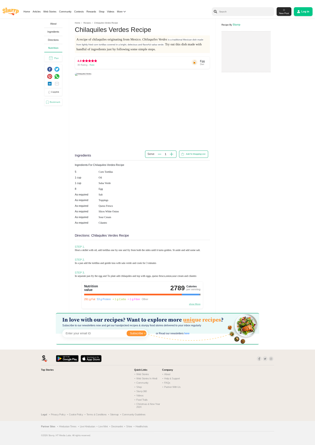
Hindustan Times (67, 426)
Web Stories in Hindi (146, 378)
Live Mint (103, 426)
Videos (110, 11)
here (186, 333)
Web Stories (49, 11)
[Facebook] (259, 358)
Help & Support (172, 378)
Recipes (87, 23)
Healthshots (142, 426)
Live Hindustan (87, 426)
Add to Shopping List (195, 154)
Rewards (91, 11)
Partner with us (172, 387)
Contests (79, 11)
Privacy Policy (58, 414)
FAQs (167, 382)
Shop (101, 11)
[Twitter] (265, 358)
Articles (37, 11)
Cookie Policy (76, 414)
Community (65, 11)
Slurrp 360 (141, 391)
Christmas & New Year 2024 (148, 405)
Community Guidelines (134, 414)
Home (26, 11)
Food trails (142, 399)
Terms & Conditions (96, 414)
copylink (55, 92)
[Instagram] (271, 358)
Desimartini (117, 426)
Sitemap (114, 414)
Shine (129, 426)
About (167, 374)
